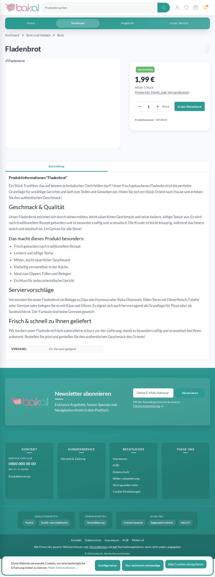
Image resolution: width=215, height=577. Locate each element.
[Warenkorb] (195, 7)
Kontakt (76, 540)
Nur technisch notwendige (143, 565)
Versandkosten (98, 547)
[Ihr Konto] (177, 7)
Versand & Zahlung (73, 458)
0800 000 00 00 (22, 464)
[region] (63, 103)
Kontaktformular (20, 476)
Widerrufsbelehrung (126, 478)
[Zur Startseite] (22, 7)
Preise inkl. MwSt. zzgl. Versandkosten (162, 92)
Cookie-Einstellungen (127, 491)
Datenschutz (121, 472)
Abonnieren (190, 393)
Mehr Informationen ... (62, 567)
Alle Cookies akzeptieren (186, 564)
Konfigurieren (107, 565)
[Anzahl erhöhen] (157, 106)
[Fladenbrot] (63, 103)
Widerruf (138, 540)
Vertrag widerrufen (125, 485)
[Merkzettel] (186, 7)
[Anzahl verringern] (139, 106)
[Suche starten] (163, 7)
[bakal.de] (29, 402)
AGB (116, 465)
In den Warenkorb (189, 106)
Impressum (120, 458)
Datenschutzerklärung (146, 406)
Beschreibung (56, 166)
